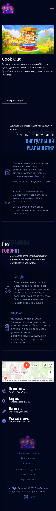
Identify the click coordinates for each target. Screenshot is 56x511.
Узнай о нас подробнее (28, 469)
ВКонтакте (19, 201)
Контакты (28, 463)
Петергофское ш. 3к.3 (19, 401)
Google (19, 276)
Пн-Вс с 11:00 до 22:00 (20, 421)
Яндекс (16, 313)
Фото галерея (28, 474)
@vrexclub (39, 176)
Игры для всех (28, 479)
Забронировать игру (28, 452)
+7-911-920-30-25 (18, 391)
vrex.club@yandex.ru (18, 411)
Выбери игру (28, 458)
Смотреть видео (15, 100)
